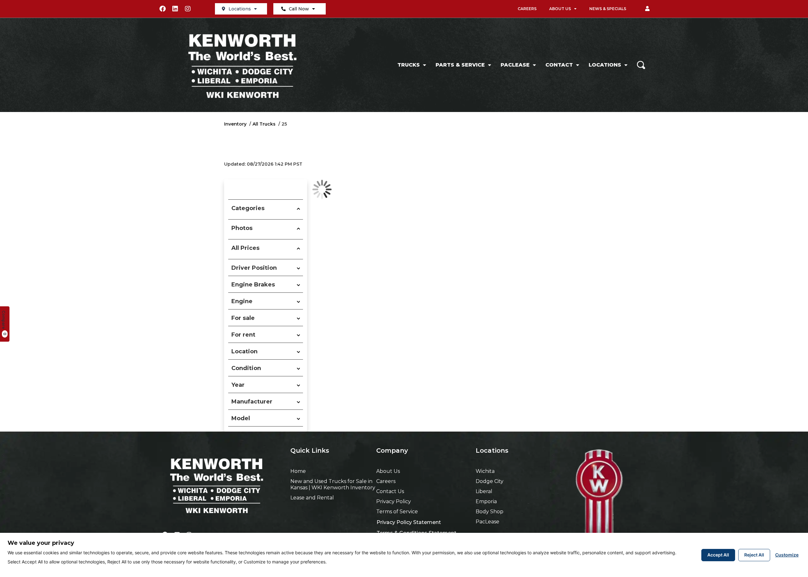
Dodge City (489, 481)
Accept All (718, 554)
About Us (560, 8)
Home (298, 471)
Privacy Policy (393, 501)
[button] (647, 9)
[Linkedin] (175, 9)
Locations (240, 9)
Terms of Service (397, 512)
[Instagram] (188, 9)
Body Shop (489, 512)
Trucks (408, 65)
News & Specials (607, 8)
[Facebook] (162, 9)
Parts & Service (460, 65)
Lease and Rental (312, 498)
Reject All (754, 554)
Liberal (484, 491)
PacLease (515, 65)
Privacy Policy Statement (409, 522)
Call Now (299, 9)
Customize (787, 554)
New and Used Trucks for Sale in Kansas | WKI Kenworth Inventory (332, 484)
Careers (527, 8)
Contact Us (390, 491)
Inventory (235, 124)
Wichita (485, 471)
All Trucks (264, 124)
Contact (559, 65)
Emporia (486, 501)
